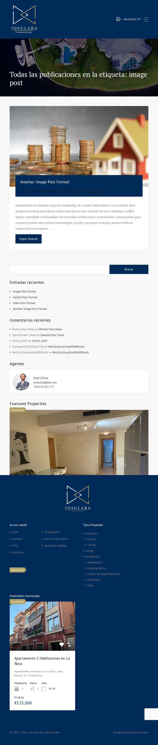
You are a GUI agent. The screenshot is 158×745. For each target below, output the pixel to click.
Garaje (89, 551)
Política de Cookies (56, 538)
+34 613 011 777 (132, 19)
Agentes (17, 538)
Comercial (91, 533)
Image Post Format (24, 291)
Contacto (17, 552)
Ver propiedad (42, 640)
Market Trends (75, 191)
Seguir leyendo (28, 239)
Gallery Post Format (25, 297)
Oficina (91, 539)
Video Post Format (24, 303)
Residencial (92, 556)
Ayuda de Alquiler (56, 545)
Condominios (95, 562)
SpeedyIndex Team (52, 335)
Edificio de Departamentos (103, 574)
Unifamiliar (94, 580)
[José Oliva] (21, 388)
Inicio (15, 532)
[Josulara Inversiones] (24, 32)
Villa (90, 585)
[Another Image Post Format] (79, 146)
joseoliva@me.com (45, 382)
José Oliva (40, 378)
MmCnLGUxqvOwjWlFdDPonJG (66, 346)
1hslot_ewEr (40, 341)
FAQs (15, 545)
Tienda (91, 545)
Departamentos (97, 568)
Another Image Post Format (44, 182)
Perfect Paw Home (50, 329)
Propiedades (52, 532)
